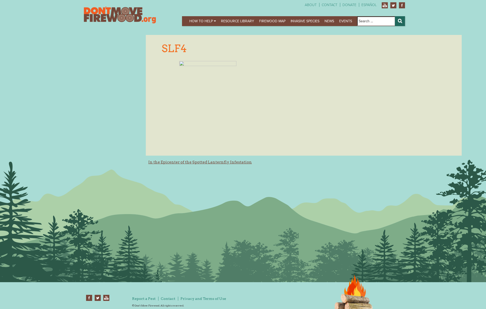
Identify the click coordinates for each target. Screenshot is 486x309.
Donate (349, 5)
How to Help (201, 21)
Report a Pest (144, 299)
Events (345, 21)
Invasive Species (305, 21)
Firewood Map (272, 21)
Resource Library (237, 21)
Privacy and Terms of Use (203, 299)
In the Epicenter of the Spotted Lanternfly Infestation (200, 162)
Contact (329, 5)
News (329, 21)
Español (369, 5)
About (311, 5)
